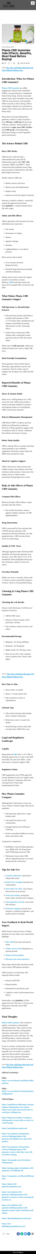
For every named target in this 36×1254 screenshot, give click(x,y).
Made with (18, 1252)
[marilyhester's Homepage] (8, 5)
